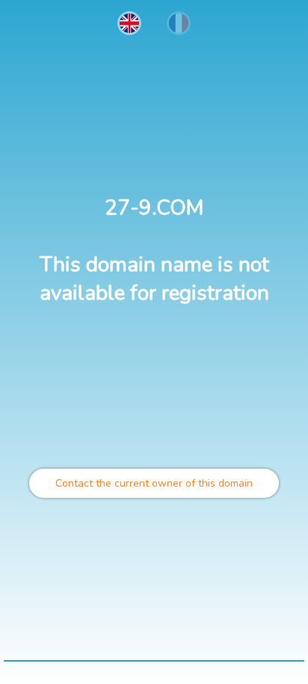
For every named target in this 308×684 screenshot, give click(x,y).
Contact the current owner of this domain (154, 483)
